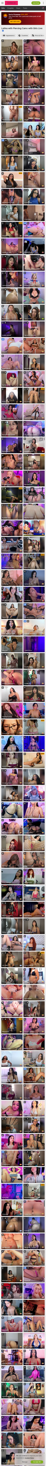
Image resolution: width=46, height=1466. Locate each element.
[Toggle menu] (2, 3)
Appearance (10, 35)
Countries (25, 35)
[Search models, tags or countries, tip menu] (43, 8)
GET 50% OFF (15, 21)
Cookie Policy (29, 1458)
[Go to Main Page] (14, 3)
